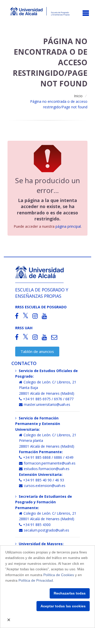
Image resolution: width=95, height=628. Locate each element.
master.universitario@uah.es (47, 404)
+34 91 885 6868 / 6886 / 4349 (48, 457)
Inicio (78, 95)
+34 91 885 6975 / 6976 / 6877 (48, 398)
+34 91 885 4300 (37, 524)
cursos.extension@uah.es (44, 485)
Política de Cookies (58, 575)
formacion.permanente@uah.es (49, 463)
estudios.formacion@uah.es (46, 468)
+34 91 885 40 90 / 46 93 (43, 480)
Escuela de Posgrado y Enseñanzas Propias (41, 293)
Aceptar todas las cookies (63, 606)
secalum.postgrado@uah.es (46, 530)
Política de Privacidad (35, 580)
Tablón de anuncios (37, 351)
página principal (68, 226)
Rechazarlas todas (70, 593)
